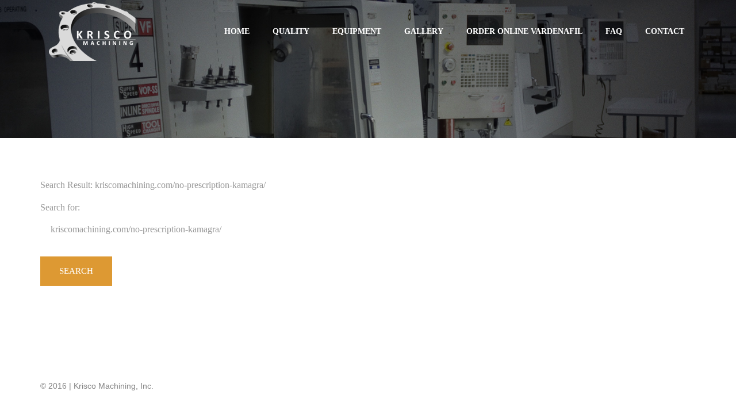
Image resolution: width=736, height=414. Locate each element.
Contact (664, 31)
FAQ (613, 31)
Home (237, 31)
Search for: (60, 207)
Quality (291, 31)
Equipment (356, 31)
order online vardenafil (524, 31)
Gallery (423, 31)
